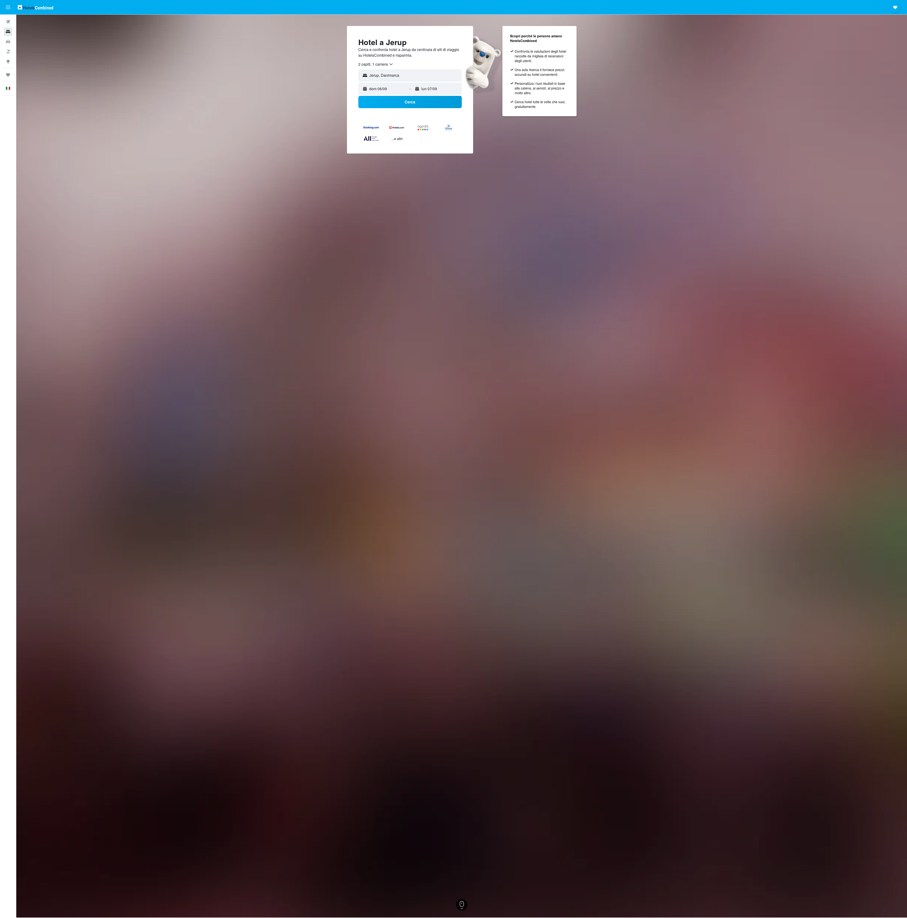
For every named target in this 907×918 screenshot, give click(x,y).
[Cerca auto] (8, 41)
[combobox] (376, 64)
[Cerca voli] (8, 21)
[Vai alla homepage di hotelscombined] (35, 7)
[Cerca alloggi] (8, 31)
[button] (8, 7)
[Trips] (8, 75)
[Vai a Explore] (8, 61)
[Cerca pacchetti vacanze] (8, 51)
